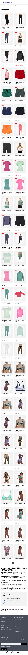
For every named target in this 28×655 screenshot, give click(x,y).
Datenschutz (16, 624)
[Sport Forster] (7, 3)
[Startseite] (2, 5)
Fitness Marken (10, 5)
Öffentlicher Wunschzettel (6, 629)
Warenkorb (3, 621)
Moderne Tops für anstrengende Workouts (13, 600)
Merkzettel (3, 625)
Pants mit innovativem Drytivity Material (13, 598)
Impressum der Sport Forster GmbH (19, 620)
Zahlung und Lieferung (18, 626)
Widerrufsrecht (17, 628)
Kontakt (2, 619)
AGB (15, 622)
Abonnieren (24, 643)
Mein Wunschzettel (4, 627)
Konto (2, 623)
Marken (5, 5)
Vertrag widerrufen (18, 631)
